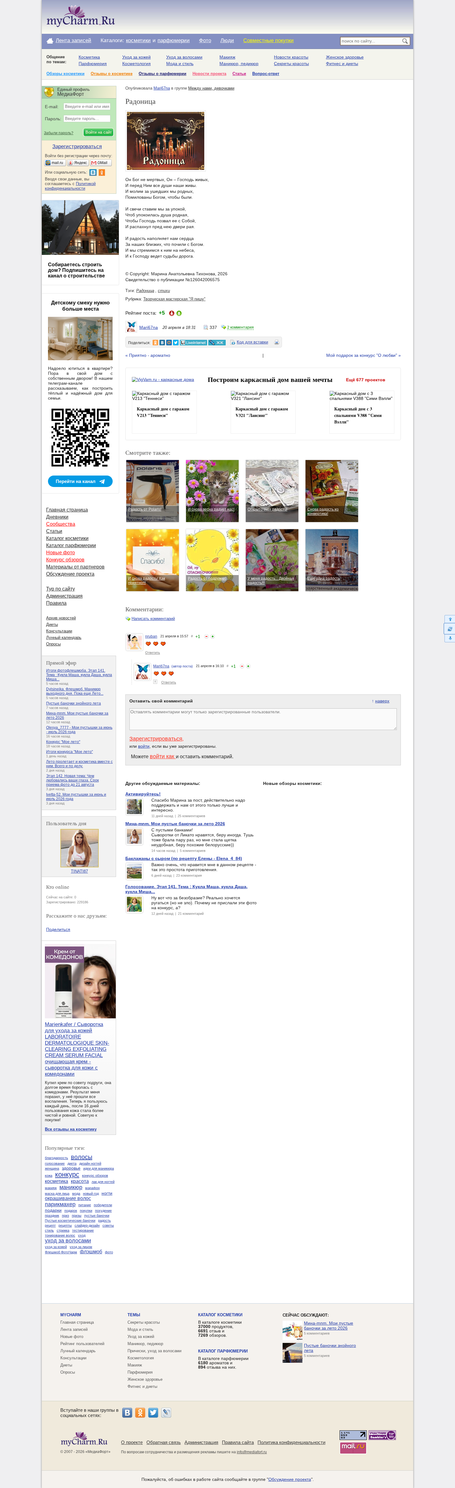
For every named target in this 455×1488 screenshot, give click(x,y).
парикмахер (60, 1204)
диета (71, 1163)
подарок (70, 1210)
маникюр (70, 1187)
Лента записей (73, 40)
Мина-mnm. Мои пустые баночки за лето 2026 (328, 1326)
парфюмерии (174, 40)
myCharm (70, 1315)
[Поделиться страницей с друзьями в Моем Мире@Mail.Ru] (169, 342)
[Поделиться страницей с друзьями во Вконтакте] (162, 342)
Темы (134, 1315)
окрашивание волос (68, 1198)
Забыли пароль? (58, 133)
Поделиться (58, 929)
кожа (48, 1175)
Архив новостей (61, 618)
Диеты (52, 624)
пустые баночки (96, 1215)
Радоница (145, 290)
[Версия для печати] (276, 343)
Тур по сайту (60, 588)
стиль (49, 1230)
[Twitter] (153, 1413)
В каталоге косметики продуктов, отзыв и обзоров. (220, 1329)
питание (84, 1205)
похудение (103, 1210)
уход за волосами (68, 1241)
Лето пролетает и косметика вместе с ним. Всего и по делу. (79, 764)
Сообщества (60, 524)
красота (80, 1181)
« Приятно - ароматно (147, 355)
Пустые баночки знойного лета (73, 703)
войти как (163, 756)
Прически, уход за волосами (154, 1350)
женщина (52, 1168)
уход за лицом (81, 1247)
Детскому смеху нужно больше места (80, 306)
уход (81, 1235)
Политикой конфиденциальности (70, 186)
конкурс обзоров (95, 1175)
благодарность (56, 1158)
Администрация (64, 596)
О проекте (132, 1442)
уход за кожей (56, 1247)
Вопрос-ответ (265, 73)
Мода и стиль (179, 63)
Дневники (57, 517)
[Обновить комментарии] (449, 629)
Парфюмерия (93, 63)
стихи (164, 290)
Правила (56, 603)
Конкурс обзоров (65, 559)
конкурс (67, 1174)
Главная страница (67, 509)
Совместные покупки (268, 40)
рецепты (65, 1225)
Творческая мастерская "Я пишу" (174, 299)
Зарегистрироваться (155, 739)
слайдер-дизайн (87, 1225)
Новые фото (60, 552)
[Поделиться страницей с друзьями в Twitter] (176, 342)
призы (76, 1215)
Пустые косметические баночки (70, 1220)
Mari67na (162, 88)
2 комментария (240, 327)
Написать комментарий (153, 618)
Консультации (59, 631)
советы (108, 1225)
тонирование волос (60, 1235)
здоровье (71, 1168)
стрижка (63, 1230)
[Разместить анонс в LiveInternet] (193, 342)
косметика (56, 1181)
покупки (86, 1210)
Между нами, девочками (211, 88)
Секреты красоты (291, 63)
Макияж (227, 57)
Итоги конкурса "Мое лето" (69, 752)
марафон (92, 1188)
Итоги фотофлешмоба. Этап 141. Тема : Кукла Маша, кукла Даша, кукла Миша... (79, 674)
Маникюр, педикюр (238, 63)
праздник (52, 1215)
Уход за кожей (136, 57)
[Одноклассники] (140, 1413)
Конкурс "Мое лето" (63, 742)
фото (109, 1252)
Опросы (53, 644)
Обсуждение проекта (70, 574)
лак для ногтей (103, 1182)
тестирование (83, 1230)
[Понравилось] (212, 636)
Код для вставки (252, 342)
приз (65, 1215)
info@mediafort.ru (252, 1452)
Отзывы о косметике (111, 73)
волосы (81, 1157)
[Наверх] (449, 619)
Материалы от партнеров (75, 566)
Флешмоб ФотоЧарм (61, 1252)
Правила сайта (238, 1442)
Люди (227, 40)
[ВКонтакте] (127, 1413)
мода (76, 1193)
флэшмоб (91, 1251)
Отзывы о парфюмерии (162, 73)
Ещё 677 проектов (365, 379)
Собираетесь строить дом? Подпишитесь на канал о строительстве (76, 270)
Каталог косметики (67, 538)
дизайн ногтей (90, 1163)
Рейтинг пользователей (82, 1343)
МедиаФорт (98, 1452)
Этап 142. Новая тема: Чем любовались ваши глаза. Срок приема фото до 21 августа (72, 780)
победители (103, 1205)
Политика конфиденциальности (291, 1442)
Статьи (239, 73)
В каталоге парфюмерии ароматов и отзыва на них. (223, 1363)
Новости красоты (291, 57)
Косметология (136, 63)
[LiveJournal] (166, 1413)
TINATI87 (79, 871)
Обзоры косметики (65, 73)
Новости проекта (209, 73)
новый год (91, 1193)
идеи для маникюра (98, 1168)
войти (144, 746)
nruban (151, 636)
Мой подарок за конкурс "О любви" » (363, 355)
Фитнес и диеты (342, 63)
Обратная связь (163, 1442)
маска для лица (57, 1193)
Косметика (89, 57)
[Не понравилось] (206, 636)
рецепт (50, 1225)
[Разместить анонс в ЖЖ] (217, 342)
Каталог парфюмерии (71, 545)
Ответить (152, 652)
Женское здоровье (345, 57)
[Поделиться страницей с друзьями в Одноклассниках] (155, 342)
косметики (138, 40)
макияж (51, 1188)
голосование (55, 1163)
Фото (205, 40)
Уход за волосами (184, 57)
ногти (107, 1193)
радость (104, 1220)
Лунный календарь (63, 637)
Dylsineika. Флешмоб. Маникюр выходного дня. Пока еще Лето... (74, 691)
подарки (53, 1210)
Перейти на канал (76, 481)
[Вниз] (449, 638)
